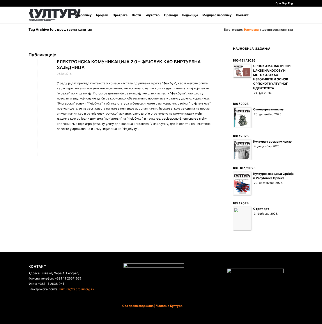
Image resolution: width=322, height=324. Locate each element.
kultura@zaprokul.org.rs (76, 289)
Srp (284, 3)
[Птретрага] (289, 15)
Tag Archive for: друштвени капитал (60, 29)
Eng (290, 3)
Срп (278, 3)
